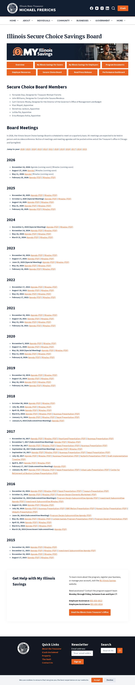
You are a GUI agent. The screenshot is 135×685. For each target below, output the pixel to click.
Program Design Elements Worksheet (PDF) (76, 494)
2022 (45, 149)
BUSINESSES (82, 20)
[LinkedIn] (107, 8)
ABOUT (26, 20)
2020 (56, 149)
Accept (97, 680)
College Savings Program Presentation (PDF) (72, 518)
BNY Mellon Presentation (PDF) (80, 508)
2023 (39, 149)
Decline (110, 680)
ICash (123, 8)
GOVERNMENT (102, 20)
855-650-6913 (96, 600)
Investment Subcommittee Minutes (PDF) (45, 501)
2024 (34, 149)
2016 (79, 149)
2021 (51, 149)
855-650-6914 (96, 604)
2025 (28, 149)
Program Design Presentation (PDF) (111, 518)
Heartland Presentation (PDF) (72, 438)
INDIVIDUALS (43, 20)
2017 (73, 149)
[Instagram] (102, 8)
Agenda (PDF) (35, 177)
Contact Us (47, 662)
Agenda (30, 170)
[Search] (113, 8)
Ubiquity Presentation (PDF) (25, 511)
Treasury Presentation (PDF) (96, 491)
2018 (68, 149)
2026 (22, 149)
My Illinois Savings (108, 580)
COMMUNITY (63, 20)
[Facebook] (91, 8)
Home (13, 20)
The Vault (46, 659)
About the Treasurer (51, 648)
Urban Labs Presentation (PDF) (95, 469)
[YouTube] (96, 8)
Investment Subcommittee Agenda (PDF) (77, 550)
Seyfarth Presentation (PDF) (93, 456)
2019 (62, 149)
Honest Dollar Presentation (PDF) (111, 508)
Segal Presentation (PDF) (67, 417)
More (120, 20)
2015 (85, 149)
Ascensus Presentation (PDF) (66, 413)
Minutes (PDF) (49, 177)
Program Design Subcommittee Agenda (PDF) (77, 498)
